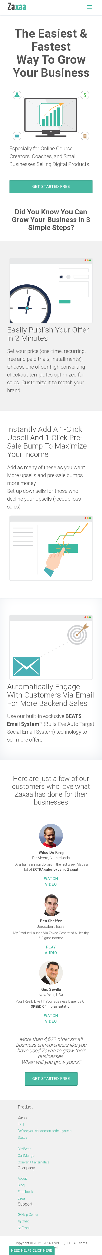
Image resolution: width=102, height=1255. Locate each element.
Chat (25, 1221)
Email (25, 1228)
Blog (21, 1185)
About (22, 1178)
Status (23, 1137)
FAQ (21, 1124)
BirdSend (24, 1149)
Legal (22, 1198)
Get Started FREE (51, 186)
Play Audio (51, 950)
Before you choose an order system (45, 1131)
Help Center (29, 1214)
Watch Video (51, 881)
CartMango (26, 1155)
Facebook (25, 1192)
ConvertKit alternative (33, 1162)
